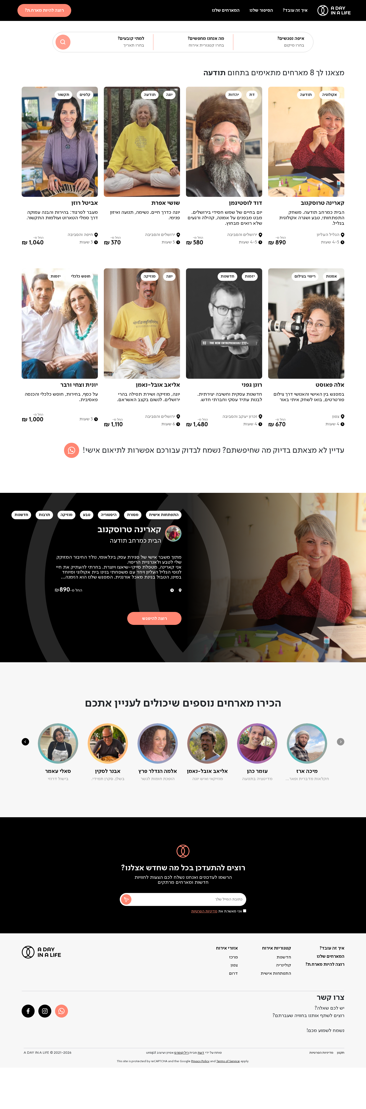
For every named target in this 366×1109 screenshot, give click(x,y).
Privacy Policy (200, 1061)
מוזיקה (66, 515)
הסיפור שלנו (261, 10)
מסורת (132, 515)
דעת (201, 1052)
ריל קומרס (181, 1052)
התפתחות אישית (164, 515)
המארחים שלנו (226, 10)
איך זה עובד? (295, 10)
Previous (340, 741)
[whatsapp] (61, 1011)
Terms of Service (228, 1061)
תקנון (340, 1052)
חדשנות (21, 515)
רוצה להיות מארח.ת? (44, 10)
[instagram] (44, 1011)
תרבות (44, 515)
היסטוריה (109, 515)
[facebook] (28, 1011)
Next (25, 741)
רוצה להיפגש (154, 618)
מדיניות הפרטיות (204, 911)
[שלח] (126, 899)
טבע (86, 515)
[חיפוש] (63, 42)
